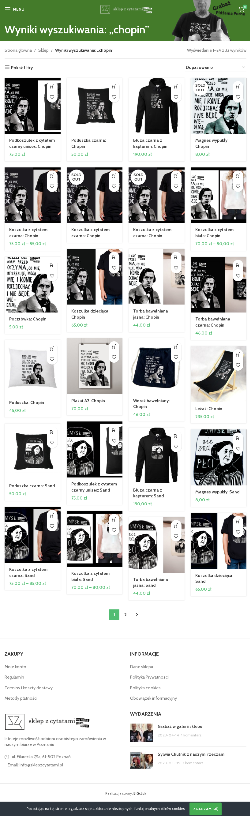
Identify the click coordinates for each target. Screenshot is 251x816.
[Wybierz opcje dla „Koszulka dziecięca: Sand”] (238, 521)
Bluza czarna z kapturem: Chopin (150, 143)
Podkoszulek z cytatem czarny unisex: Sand (94, 487)
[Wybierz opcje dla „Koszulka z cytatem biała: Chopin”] (238, 175)
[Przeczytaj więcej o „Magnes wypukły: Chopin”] (238, 86)
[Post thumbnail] (141, 733)
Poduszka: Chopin (26, 402)
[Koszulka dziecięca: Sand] (219, 541)
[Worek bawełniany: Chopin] (157, 366)
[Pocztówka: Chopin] (33, 285)
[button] (114, 86)
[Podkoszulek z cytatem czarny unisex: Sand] (95, 449)
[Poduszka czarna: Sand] (33, 452)
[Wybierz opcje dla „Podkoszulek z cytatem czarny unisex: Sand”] (114, 430)
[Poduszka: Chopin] (33, 368)
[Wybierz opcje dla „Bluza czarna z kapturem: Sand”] (176, 436)
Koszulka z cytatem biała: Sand (90, 576)
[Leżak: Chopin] (219, 374)
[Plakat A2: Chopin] (95, 366)
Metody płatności (21, 698)
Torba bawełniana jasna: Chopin (150, 314)
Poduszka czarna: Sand (32, 485)
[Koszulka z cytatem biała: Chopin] (219, 195)
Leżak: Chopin (208, 408)
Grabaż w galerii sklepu (180, 726)
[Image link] (47, 721)
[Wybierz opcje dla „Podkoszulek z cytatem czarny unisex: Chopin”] (52, 86)
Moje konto (15, 666)
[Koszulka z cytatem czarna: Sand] (33, 535)
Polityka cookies (145, 688)
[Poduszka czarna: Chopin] (95, 106)
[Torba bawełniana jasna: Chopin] (157, 277)
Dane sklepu (141, 666)
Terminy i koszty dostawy (29, 688)
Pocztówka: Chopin (28, 319)
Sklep (43, 50)
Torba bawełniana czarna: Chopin (212, 322)
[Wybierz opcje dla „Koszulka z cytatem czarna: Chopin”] (52, 175)
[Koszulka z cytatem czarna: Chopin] (33, 195)
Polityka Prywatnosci (149, 677)
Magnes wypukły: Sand (217, 492)
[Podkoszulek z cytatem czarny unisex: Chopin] (33, 106)
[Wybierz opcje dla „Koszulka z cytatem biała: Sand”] (114, 519)
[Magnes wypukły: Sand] (219, 457)
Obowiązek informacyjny (153, 698)
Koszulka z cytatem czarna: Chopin (28, 232)
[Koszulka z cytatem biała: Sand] (95, 539)
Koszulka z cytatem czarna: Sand (28, 572)
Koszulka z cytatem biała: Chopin (214, 232)
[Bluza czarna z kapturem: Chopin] (157, 106)
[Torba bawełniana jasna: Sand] (157, 545)
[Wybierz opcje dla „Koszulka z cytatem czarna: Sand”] (52, 515)
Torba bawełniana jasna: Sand (150, 582)
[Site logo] (125, 8)
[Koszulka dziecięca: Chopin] (95, 277)
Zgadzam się (205, 809)
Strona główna (18, 50)
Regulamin (14, 677)
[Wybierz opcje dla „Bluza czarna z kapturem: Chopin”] (176, 86)
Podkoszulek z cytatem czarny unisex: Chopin (32, 143)
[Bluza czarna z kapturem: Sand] (157, 456)
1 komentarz (191, 735)
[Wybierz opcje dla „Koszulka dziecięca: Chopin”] (114, 257)
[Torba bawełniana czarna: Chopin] (219, 285)
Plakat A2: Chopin (88, 400)
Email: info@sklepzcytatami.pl (35, 765)
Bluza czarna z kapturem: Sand (148, 493)
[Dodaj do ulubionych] (52, 97)
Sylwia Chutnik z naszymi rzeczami (191, 754)
